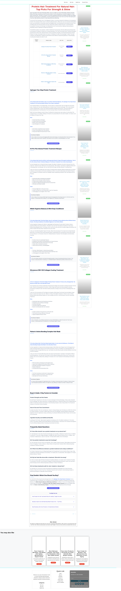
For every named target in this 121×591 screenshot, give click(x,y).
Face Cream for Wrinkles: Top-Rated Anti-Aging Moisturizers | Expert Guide (85, 30)
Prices (69, 46)
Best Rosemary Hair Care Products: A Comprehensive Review (45, 506)
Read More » (85, 78)
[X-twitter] (83, 584)
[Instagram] (81, 584)
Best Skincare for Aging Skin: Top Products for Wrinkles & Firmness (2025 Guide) (84, 260)
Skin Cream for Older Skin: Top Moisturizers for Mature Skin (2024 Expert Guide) (85, 184)
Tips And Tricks (85, 2)
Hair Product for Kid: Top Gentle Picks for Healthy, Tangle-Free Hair (47, 496)
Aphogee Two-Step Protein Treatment (48, 46)
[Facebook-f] (78, 584)
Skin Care (66, 2)
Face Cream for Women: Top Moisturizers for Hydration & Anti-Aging (84, 145)
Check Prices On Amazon (53, 143)
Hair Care (71, 2)
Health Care (78, 2)
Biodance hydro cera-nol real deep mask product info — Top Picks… (47, 501)
